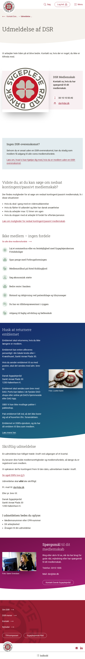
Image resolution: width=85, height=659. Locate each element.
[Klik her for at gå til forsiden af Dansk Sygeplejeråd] (23, 4)
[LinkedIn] (81, 648)
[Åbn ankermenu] (38, 655)
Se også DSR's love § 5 (13, 475)
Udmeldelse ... (26, 16)
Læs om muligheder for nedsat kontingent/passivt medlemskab (33, 221)
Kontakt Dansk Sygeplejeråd (58, 582)
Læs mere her (9, 432)
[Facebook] (77, 648)
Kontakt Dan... (12, 16)
